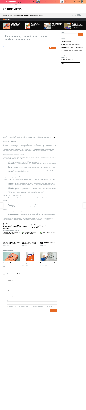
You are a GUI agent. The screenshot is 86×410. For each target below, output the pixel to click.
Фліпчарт (62, 65)
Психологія (26, 15)
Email (8, 294)
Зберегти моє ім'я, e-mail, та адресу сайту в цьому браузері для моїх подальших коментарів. (30, 306)
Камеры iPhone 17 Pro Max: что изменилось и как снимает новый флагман (15, 25)
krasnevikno (12, 9)
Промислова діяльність (18, 15)
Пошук (62, 32)
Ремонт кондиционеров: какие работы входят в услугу (57, 24)
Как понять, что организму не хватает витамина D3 (35, 24)
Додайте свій (19, 273)
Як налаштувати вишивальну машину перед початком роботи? (77, 24)
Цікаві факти (41, 15)
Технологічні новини (34, 15)
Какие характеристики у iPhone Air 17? (63, 1)
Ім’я (7, 288)
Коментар (9, 277)
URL (7, 300)
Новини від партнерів (7, 15)
